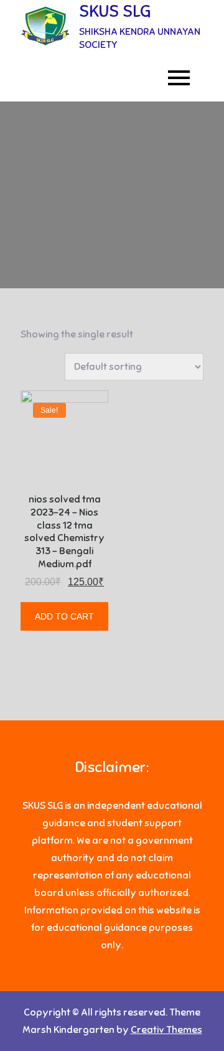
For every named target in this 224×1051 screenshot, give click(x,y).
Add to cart (64, 616)
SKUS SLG (115, 11)
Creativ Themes (166, 1030)
